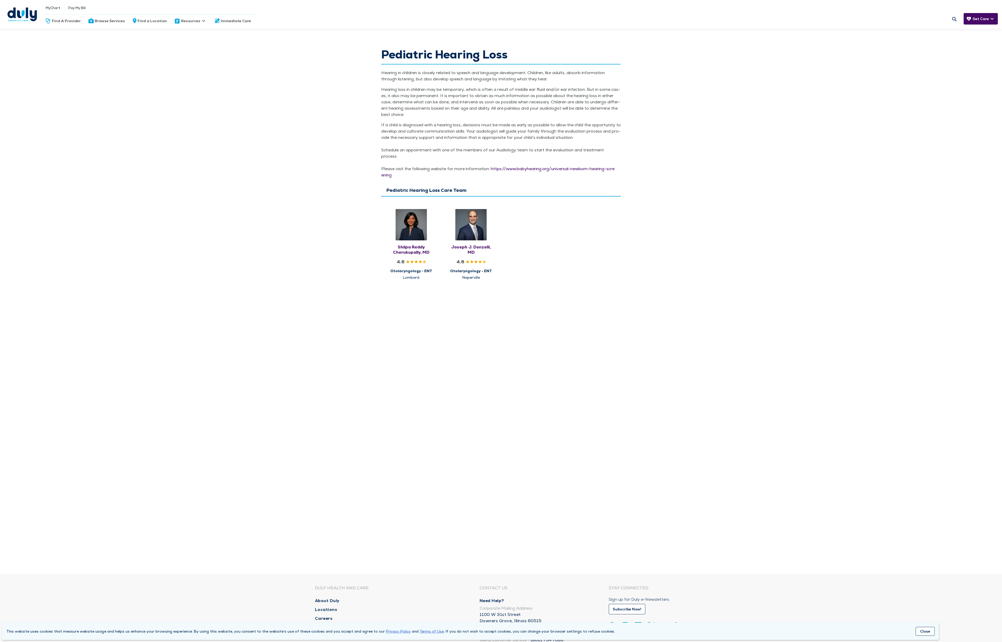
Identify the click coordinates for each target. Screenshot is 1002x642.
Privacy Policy (398, 631)
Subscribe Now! (627, 609)
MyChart (53, 8)
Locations (326, 609)
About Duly (327, 600)
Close (925, 631)
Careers (324, 618)
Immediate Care (236, 21)
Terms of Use (432, 631)
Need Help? (492, 600)
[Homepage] (22, 14)
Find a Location (152, 21)
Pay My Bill (77, 8)
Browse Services (110, 21)
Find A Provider (66, 21)
